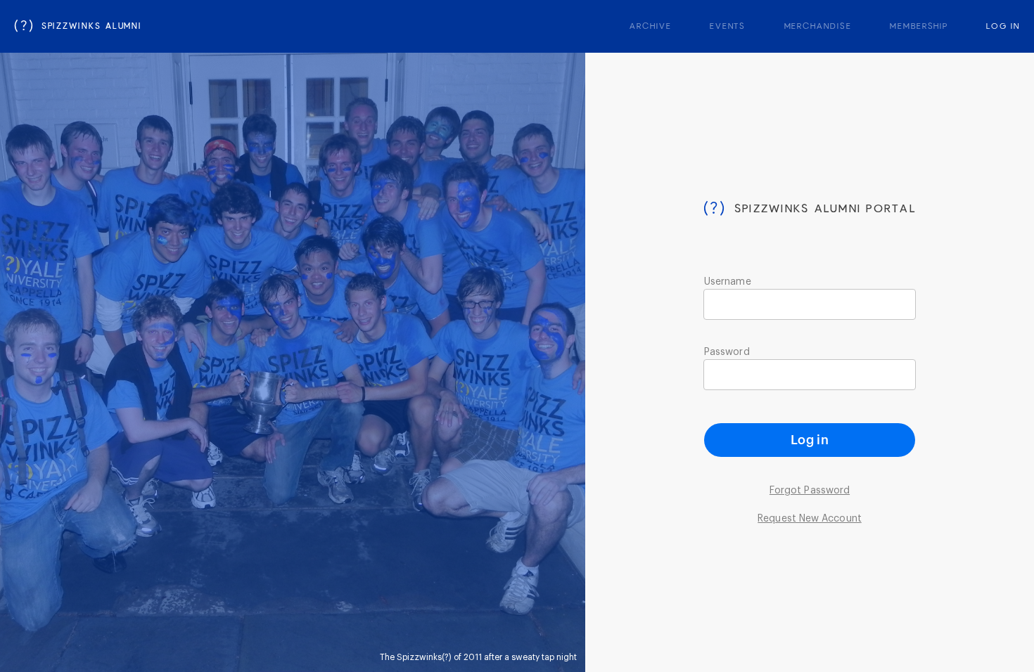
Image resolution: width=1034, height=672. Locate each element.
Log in (810, 440)
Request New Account (810, 519)
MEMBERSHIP (919, 26)
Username (727, 282)
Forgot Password (810, 491)
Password (727, 352)
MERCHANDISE (818, 26)
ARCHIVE (650, 26)
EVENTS (728, 26)
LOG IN (1003, 26)
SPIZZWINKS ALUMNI (78, 27)
